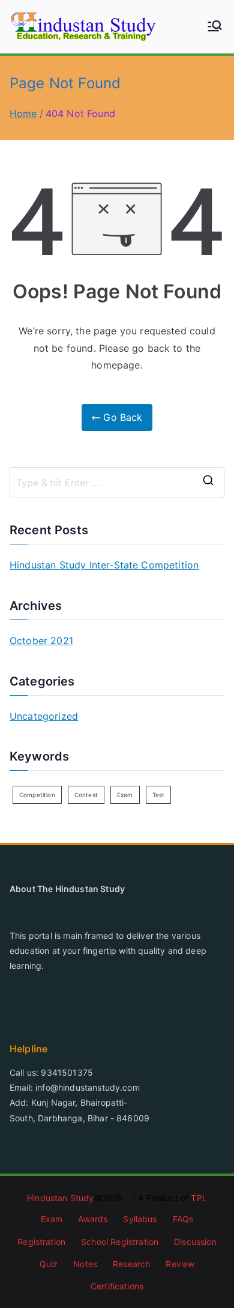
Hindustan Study (60, 1198)
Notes (85, 1264)
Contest (86, 794)
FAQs (183, 1219)
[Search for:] (117, 483)
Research (131, 1264)
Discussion (195, 1242)
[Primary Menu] (214, 27)
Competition (37, 794)
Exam (125, 794)
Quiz (49, 1264)
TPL (198, 1198)
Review (180, 1264)
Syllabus (140, 1219)
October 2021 (41, 640)
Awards (92, 1219)
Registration (41, 1242)
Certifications (117, 1286)
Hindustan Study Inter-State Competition (104, 565)
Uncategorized (44, 716)
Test (158, 794)
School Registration (119, 1242)
